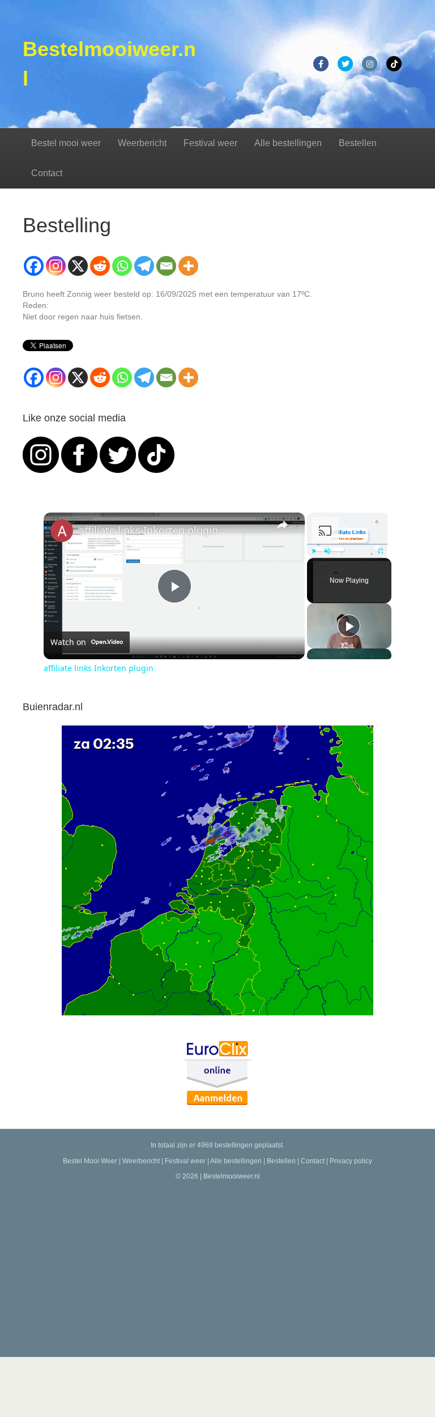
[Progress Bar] (347, 544)
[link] (61, 530)
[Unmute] (327, 551)
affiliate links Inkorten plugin (148, 530)
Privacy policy (351, 1161)
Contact (46, 173)
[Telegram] (144, 266)
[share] (282, 525)
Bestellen (358, 143)
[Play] (314, 551)
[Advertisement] (217, 1266)
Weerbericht (142, 143)
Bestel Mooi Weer (90, 1161)
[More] (188, 266)
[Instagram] (56, 266)
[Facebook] (34, 266)
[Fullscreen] (380, 551)
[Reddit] (100, 266)
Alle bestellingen (288, 143)
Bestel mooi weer (66, 143)
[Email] (166, 266)
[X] (78, 266)
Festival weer (210, 143)
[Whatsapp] (122, 266)
